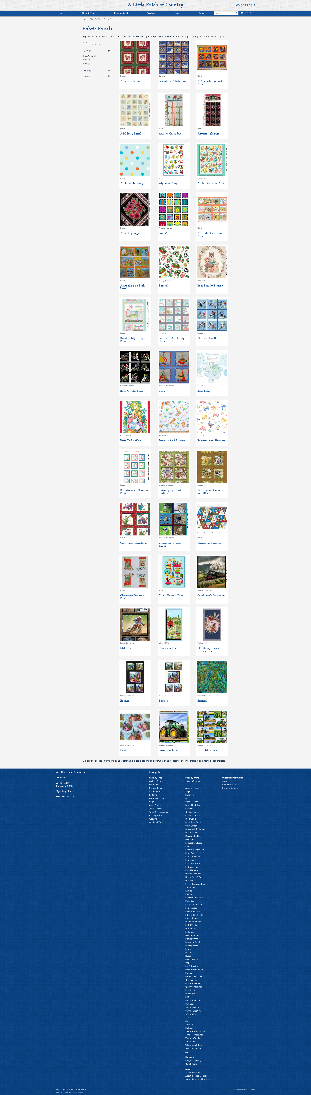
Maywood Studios (193, 942)
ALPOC (188, 784)
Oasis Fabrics (191, 959)
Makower (189, 932)
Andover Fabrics (192, 788)
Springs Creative (193, 1011)
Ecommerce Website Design (240, 1089)
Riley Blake (190, 993)
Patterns (153, 795)
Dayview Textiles (193, 836)
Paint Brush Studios (194, 969)
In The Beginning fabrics (196, 884)
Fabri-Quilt (190, 853)
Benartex (189, 795)
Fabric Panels (110, 19)
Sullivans (189, 1028)
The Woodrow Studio (195, 1031)
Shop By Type (88, 13)
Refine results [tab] (91, 44)
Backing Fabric (156, 815)
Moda (188, 949)
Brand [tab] (87, 76)
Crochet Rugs (155, 788)
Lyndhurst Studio (193, 921)
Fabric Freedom (192, 856)
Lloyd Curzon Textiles (195, 915)
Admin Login (59, 1092)
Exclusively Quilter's (194, 849)
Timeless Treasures (194, 1035)
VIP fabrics (190, 1041)
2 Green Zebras (192, 781)
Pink (85, 59)
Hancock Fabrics (193, 873)
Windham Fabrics (193, 1048)
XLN (187, 1052)
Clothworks (190, 819)
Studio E (189, 1024)
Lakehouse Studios (194, 904)
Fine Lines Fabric (193, 863)
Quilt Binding (191, 1064)
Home (60, 13)
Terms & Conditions (78, 1092)
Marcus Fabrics (192, 935)
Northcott (189, 952)
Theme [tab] (87, 70)
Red (85, 63)
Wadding (153, 819)
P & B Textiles (191, 966)
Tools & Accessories (158, 812)
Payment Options (230, 788)
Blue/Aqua (88, 56)
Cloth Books (154, 805)
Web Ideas (252, 1089)
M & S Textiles (191, 925)
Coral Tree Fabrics (193, 822)
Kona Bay (189, 901)
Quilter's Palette (192, 983)
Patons (188, 973)
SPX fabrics (190, 1014)
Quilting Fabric (156, 781)
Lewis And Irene (192, 911)
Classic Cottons (192, 815)
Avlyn (187, 791)
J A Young (190, 887)
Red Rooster (191, 990)
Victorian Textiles (193, 1038)
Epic (187, 846)
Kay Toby (189, 894)
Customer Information (232, 778)
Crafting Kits (155, 791)
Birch (187, 798)
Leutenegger (191, 908)
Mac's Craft (190, 928)
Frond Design (191, 870)
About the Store (192, 1072)
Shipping (226, 781)
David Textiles (191, 832)
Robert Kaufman (192, 1000)
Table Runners (155, 808)
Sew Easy (189, 1004)
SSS (187, 1017)
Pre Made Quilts (156, 798)
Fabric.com (190, 860)
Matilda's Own (191, 939)
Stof (187, 1021)
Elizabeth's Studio (193, 843)
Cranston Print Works (195, 829)
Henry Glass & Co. (193, 877)
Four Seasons (191, 867)
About (177, 13)
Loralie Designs (192, 918)
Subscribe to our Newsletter (198, 1079)
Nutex (188, 956)
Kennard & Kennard (194, 897)
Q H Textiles (191, 980)
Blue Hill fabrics (192, 805)
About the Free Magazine (197, 1076)
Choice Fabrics (192, 812)
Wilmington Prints (193, 1045)
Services (151, 13)
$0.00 (252, 13)
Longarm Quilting (193, 1060)
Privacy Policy (67, 1092)
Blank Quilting (191, 801)
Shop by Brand (121, 13)
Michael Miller (191, 945)
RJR (187, 997)
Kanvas (188, 891)
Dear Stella (190, 839)
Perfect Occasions (193, 976)
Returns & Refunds (230, 784)
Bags (151, 801)
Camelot (189, 808)
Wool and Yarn (156, 822)
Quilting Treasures (193, 987)
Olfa (187, 963)
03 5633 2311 (245, 5)
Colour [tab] (87, 50)
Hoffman (189, 880)
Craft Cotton (191, 826)
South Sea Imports (194, 1007)
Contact (202, 13)
